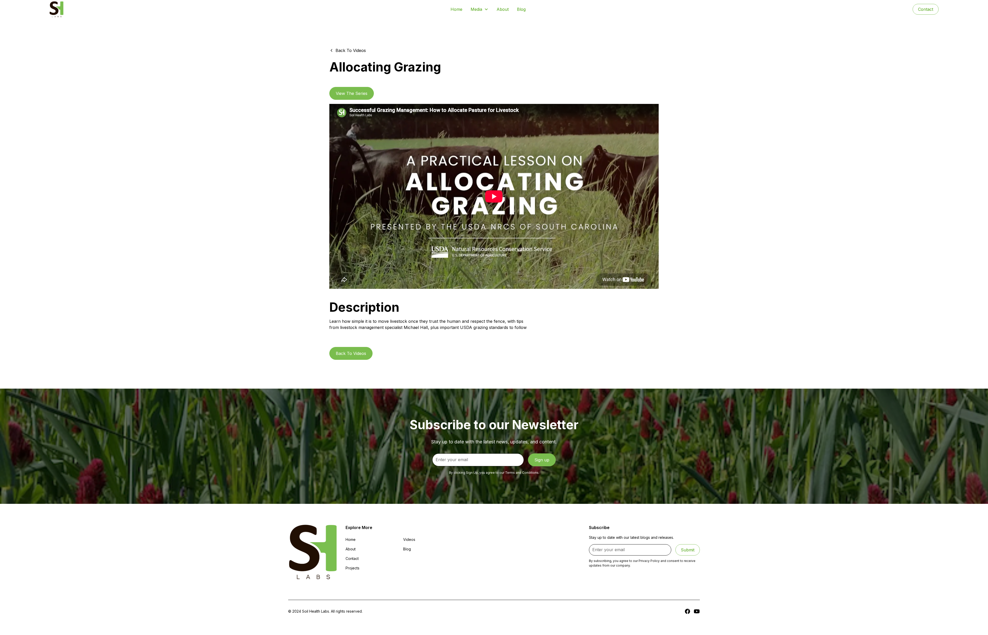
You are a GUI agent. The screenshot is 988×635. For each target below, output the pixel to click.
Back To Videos (351, 353)
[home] (56, 9)
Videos (409, 539)
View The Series (351, 93)
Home (456, 9)
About (503, 9)
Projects (352, 568)
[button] (479, 9)
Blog (521, 9)
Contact (925, 9)
